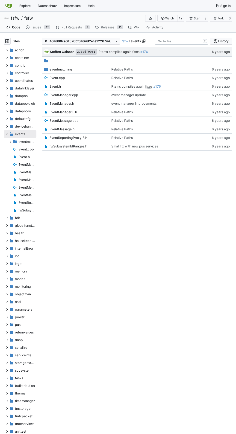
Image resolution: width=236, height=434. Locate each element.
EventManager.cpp (64, 95)
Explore (25, 6)
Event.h (55, 86)
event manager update (128, 95)
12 (181, 18)
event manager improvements (133, 103)
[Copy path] (143, 41)
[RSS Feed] (150, 18)
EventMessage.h (62, 129)
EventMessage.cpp (64, 120)
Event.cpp (57, 78)
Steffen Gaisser (62, 52)
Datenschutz (47, 6)
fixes (135, 52)
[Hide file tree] (7, 41)
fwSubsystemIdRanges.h (68, 146)
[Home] (8, 6)
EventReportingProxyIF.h (68, 138)
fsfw (15, 18)
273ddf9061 (86, 51)
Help (91, 6)
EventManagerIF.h (63, 112)
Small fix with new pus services (134, 146)
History (223, 41)
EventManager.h (62, 103)
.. (50, 61)
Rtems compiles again (115, 52)
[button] (167, 18)
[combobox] (181, 41)
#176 (144, 52)
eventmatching (61, 69)
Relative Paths (122, 69)
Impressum (72, 6)
